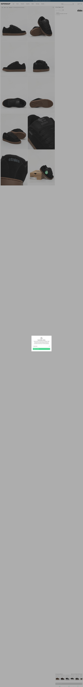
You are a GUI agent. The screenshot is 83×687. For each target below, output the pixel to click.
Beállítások (35, 346)
